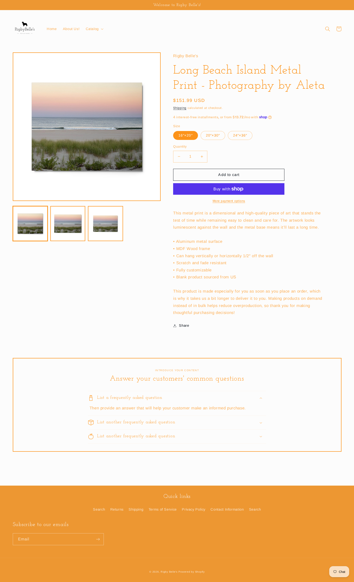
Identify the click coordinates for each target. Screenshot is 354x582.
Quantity (180, 146)
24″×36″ (240, 135)
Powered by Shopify (191, 571)
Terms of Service (163, 509)
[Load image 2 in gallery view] (67, 223)
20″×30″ (213, 135)
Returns (117, 509)
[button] (94, 29)
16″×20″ (185, 135)
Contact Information (227, 509)
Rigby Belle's (169, 571)
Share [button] (184, 325)
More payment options (229, 201)
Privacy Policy (193, 509)
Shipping (179, 108)
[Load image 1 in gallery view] (30, 223)
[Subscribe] (97, 539)
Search (99, 509)
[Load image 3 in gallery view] (105, 223)
